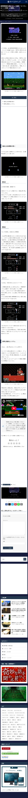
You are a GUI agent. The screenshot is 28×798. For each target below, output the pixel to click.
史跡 (22, 717)
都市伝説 (18, 738)
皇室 (3, 734)
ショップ (5, 715)
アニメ (10, 710)
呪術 (9, 719)
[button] (6, 504)
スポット (12, 715)
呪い (4, 719)
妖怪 (19, 719)
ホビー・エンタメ (5, 10)
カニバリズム (17, 710)
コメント (5, 520)
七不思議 (12, 717)
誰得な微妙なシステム (9, 104)
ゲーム (12, 10)
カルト (4, 712)
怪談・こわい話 (6, 651)
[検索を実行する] (24, 559)
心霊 (16, 722)
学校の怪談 (5, 722)
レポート (5, 717)
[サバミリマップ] (14, 1)
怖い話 (13, 724)
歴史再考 (13, 729)
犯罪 (14, 731)
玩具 (19, 731)
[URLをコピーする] (21, 504)
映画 (15, 726)
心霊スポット (5, 724)
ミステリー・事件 (7, 648)
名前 (4, 541)
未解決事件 (5, 729)
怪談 (4, 726)
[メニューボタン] (26, 1)
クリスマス (11, 712)
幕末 (11, 722)
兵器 (17, 717)
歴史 (4, 654)
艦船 (4, 736)
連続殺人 (11, 738)
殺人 (19, 729)
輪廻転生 (4, 738)
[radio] (9, 443)
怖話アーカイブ (21, 724)
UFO (4, 710)
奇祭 (14, 719)
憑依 (9, 726)
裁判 (9, 736)
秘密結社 (22, 734)
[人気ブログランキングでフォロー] (10, 754)
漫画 (9, 731)
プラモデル (20, 715)
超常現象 (20, 736)
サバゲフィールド (19, 712)
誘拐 (13, 736)
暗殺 (20, 726)
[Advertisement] (14, 125)
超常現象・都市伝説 (7, 645)
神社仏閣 (9, 734)
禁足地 (16, 734)
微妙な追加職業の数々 (9, 101)
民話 (3, 731)
